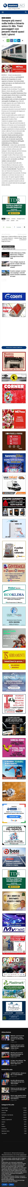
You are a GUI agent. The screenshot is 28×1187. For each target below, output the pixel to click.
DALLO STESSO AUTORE (9, 249)
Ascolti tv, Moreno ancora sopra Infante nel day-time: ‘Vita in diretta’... (17, 1082)
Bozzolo (8, 218)
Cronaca (8, 15)
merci (3, 220)
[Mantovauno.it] (14, 5)
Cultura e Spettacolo (4, 256)
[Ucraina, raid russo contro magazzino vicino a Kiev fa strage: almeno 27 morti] (5, 1047)
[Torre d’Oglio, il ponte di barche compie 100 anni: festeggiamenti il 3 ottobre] (5, 263)
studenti (12, 220)
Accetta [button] (4, 1184)
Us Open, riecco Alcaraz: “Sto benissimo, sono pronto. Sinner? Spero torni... (18, 1062)
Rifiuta (11, 1184)
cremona (13, 218)
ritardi (8, 220)
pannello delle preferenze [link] (7, 1179)
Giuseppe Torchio (21, 218)
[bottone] (14, 347)
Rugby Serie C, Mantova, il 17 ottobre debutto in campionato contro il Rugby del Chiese (8, 239)
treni (17, 220)
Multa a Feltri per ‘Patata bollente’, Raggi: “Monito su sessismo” (20, 238)
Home (3, 15)
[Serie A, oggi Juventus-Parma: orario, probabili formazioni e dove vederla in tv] (5, 1097)
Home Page (8, 17)
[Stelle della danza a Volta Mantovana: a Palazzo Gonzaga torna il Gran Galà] (5, 254)
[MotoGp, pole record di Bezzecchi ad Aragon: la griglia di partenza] (5, 1054)
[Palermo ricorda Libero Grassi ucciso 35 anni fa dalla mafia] (5, 1090)
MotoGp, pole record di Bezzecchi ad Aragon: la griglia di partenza (17, 1054)
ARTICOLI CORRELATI (8, 246)
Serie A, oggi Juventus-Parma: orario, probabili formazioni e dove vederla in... (18, 1097)
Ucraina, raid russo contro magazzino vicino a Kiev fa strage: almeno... (17, 1046)
